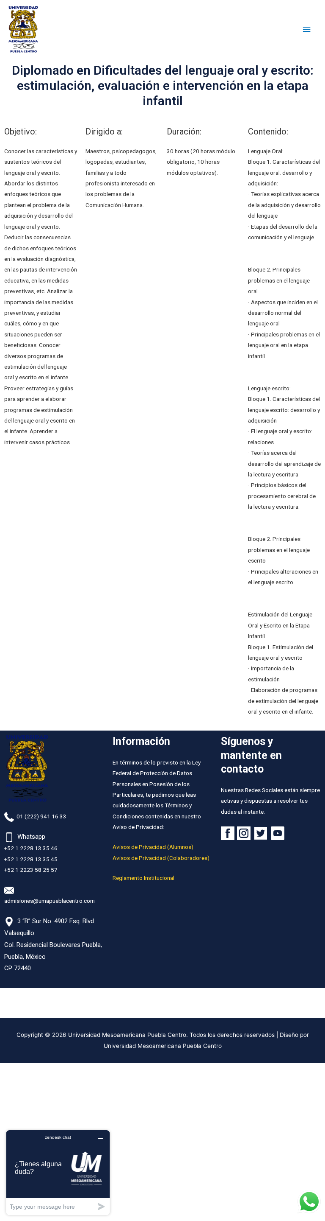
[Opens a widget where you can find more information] (58, 1172)
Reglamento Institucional (143, 877)
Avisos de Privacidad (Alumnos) (153, 846)
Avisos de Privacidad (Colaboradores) (161, 857)
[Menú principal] (307, 29)
